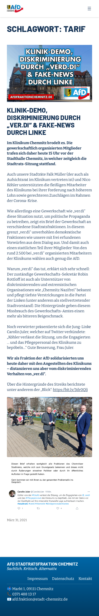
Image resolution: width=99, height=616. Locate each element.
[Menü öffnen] (89, 8)
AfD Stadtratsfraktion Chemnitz (42, 563)
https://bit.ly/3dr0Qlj (70, 389)
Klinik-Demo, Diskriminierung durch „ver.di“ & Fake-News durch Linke (44, 121)
